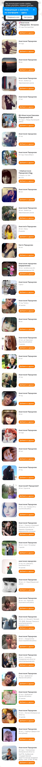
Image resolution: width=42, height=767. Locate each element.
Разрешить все (13, 17)
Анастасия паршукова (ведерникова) (28, 264)
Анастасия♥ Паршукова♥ (29, 486)
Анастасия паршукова (28, 134)
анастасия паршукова (27, 561)
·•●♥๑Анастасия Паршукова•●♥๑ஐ (25, 172)
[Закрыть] (34, 10)
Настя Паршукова (26, 245)
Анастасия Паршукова (28, 41)
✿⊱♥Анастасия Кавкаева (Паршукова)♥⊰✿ (29, 116)
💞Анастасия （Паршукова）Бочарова (29, 24)
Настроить (28, 17)
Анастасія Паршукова (27, 226)
